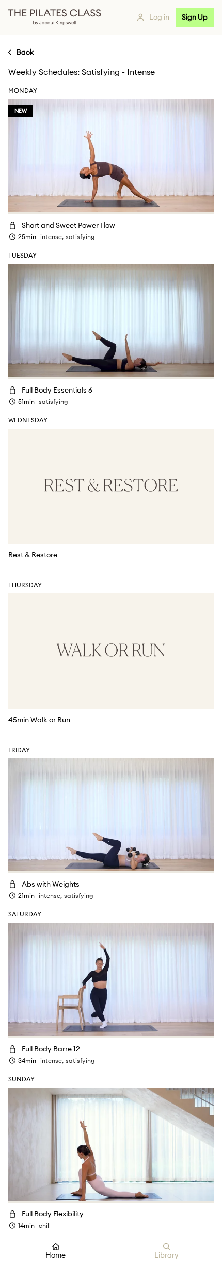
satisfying (80, 237)
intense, (52, 237)
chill (45, 1226)
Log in (159, 17)
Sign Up (195, 17)
